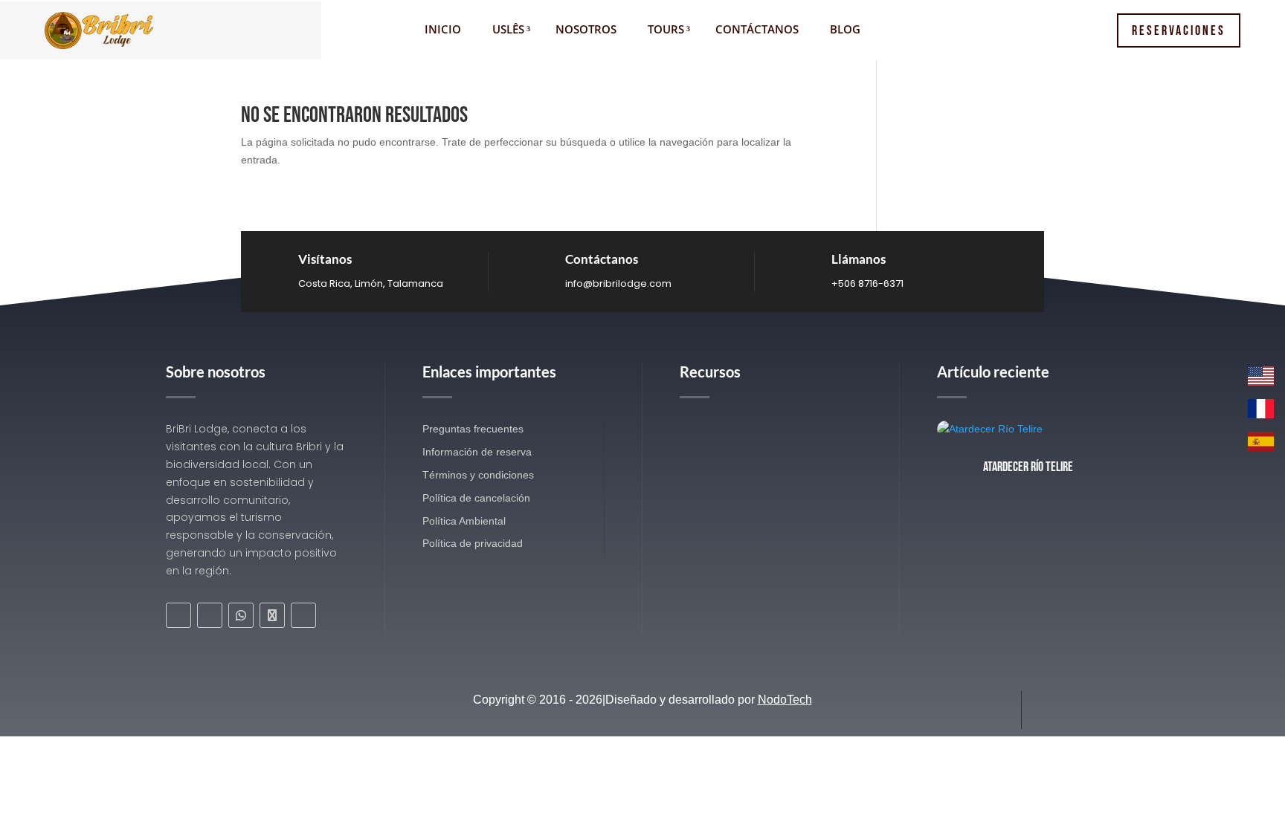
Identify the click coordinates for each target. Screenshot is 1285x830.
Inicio (443, 30)
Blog (845, 30)
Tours (666, 30)
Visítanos (325, 259)
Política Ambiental (464, 521)
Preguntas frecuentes (473, 429)
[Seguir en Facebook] (178, 615)
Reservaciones (1179, 31)
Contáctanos (757, 30)
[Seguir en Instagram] (209, 615)
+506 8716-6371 (867, 283)
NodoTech (785, 699)
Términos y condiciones (478, 475)
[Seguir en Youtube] (303, 615)
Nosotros (585, 30)
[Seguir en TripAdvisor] (272, 615)
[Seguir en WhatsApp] (241, 615)
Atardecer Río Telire (1028, 467)
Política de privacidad (472, 543)
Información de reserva (477, 452)
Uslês (508, 30)
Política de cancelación (476, 498)
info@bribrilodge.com (618, 283)
